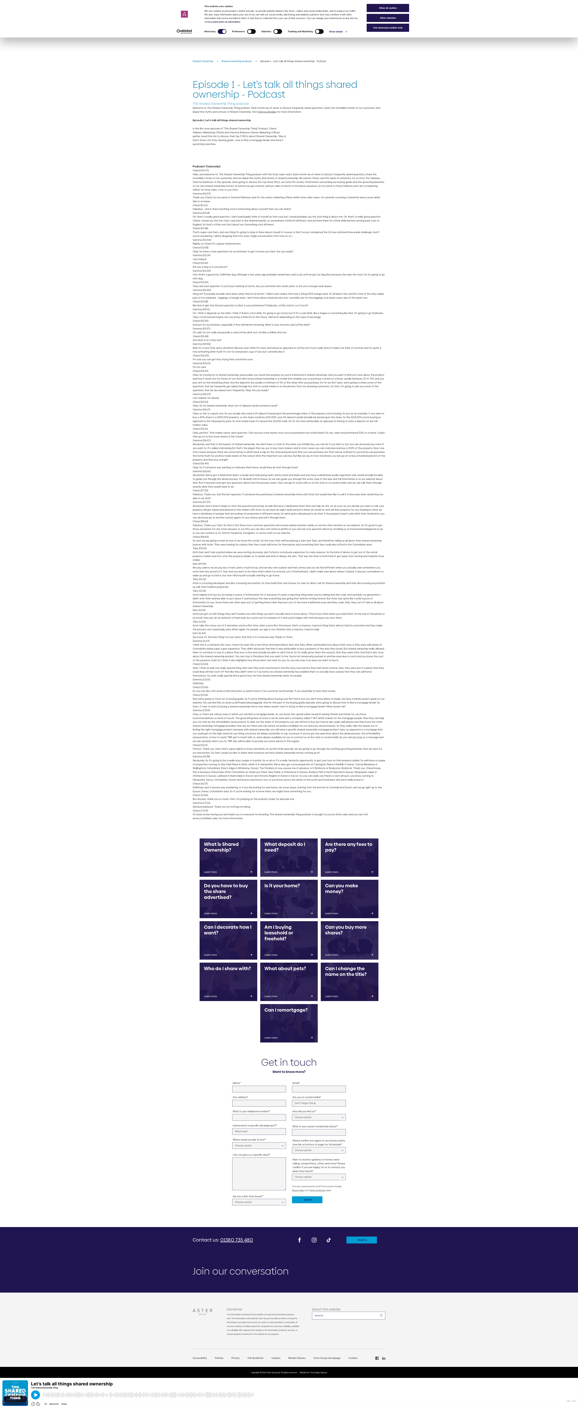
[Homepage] (204, 1312)
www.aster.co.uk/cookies (226, 21)
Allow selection (388, 18)
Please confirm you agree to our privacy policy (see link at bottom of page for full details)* (318, 1142)
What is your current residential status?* (315, 1126)
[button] (348, 1316)
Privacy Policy (298, 1190)
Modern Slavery (297, 1358)
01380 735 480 (236, 1240)
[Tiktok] (328, 1240)
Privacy (235, 1358)
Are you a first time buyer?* (248, 1196)
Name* (237, 1083)
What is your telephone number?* (251, 1111)
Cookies (353, 1358)
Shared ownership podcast (237, 61)
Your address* (240, 1097)
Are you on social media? (306, 1097)
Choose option (243, 1145)
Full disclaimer (256, 1358)
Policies (219, 1358)
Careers (275, 1358)
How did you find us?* (304, 1111)
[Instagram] (314, 1240)
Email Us (362, 1240)
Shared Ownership (203, 61)
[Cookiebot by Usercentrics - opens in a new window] (184, 31)
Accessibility (200, 1358)
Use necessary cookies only (387, 27)
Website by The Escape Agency (313, 1372)
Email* (296, 1083)
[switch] (251, 31)
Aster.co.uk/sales (267, 112)
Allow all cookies (388, 8)
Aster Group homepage (327, 1358)
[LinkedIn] (383, 1358)
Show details (336, 31)
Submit (308, 1199)
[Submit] (381, 1315)
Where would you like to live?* (249, 1139)
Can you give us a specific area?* (251, 1155)
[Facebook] (299, 1240)
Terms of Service (317, 1190)
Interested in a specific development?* (255, 1125)
